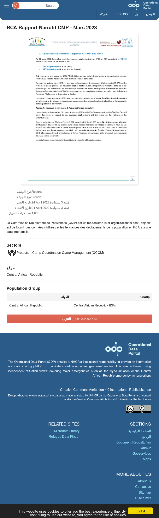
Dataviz (145, 447)
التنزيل (79, 318)
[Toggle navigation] (6, 5)
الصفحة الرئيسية (139, 430)
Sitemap (145, 492)
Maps (147, 459)
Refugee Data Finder (64, 436)
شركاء (104, 14)
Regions (121, 14)
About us (144, 481)
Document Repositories (133, 442)
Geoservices (141, 453)
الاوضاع (150, 14)
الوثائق (146, 436)
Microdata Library (67, 430)
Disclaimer (143, 498)
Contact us (143, 486)
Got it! (140, 510)
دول (137, 14)
